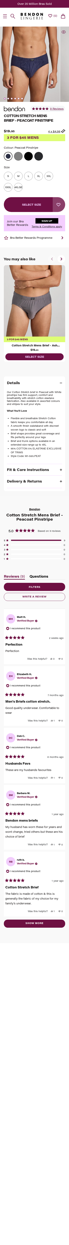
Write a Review (41, 598)
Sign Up (47, 220)
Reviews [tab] (14, 577)
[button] (48, 108)
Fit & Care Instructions (28, 469)
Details (13, 382)
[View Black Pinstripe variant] (38, 156)
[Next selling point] (62, 238)
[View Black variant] (28, 156)
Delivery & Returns (24, 481)
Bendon (34, 509)
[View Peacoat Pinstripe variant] (8, 156)
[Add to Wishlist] (59, 204)
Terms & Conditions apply (47, 226)
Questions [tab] (39, 577)
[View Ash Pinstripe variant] (18, 156)
